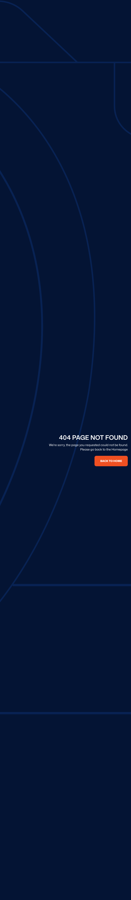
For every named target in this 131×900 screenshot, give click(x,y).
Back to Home (111, 461)
